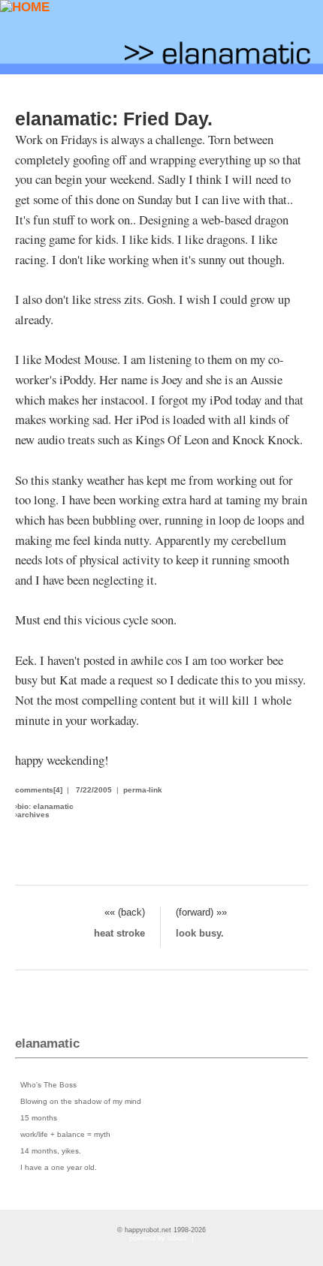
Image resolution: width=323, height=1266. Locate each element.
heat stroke (119, 933)
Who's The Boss (48, 1085)
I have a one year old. (58, 1167)
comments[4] (38, 790)
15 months (38, 1118)
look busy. (200, 933)
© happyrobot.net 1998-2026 (161, 1230)
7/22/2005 (94, 790)
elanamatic (47, 1043)
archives (33, 814)
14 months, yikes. (50, 1151)
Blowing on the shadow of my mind (80, 1101)
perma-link (142, 790)
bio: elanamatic (45, 806)
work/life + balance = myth (65, 1134)
